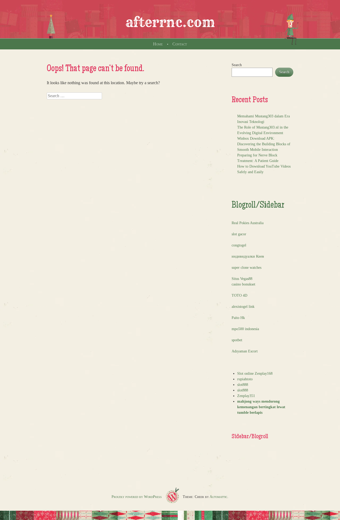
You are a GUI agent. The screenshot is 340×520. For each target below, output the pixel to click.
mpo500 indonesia (245, 329)
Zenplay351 (246, 396)
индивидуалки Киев (248, 256)
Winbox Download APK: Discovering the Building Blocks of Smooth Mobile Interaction (263, 144)
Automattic (218, 497)
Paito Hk (238, 318)
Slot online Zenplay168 (255, 374)
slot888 (242, 385)
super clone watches (246, 268)
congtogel (239, 245)
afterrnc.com (170, 22)
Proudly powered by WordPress (137, 497)
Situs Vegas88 (242, 279)
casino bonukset (243, 284)
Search (237, 65)
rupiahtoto (245, 379)
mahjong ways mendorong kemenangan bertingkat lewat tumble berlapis (261, 407)
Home (158, 44)
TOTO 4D (239, 295)
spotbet (237, 340)
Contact (179, 44)
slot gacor (239, 234)
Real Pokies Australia (248, 223)
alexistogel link (243, 307)
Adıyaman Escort (245, 351)
